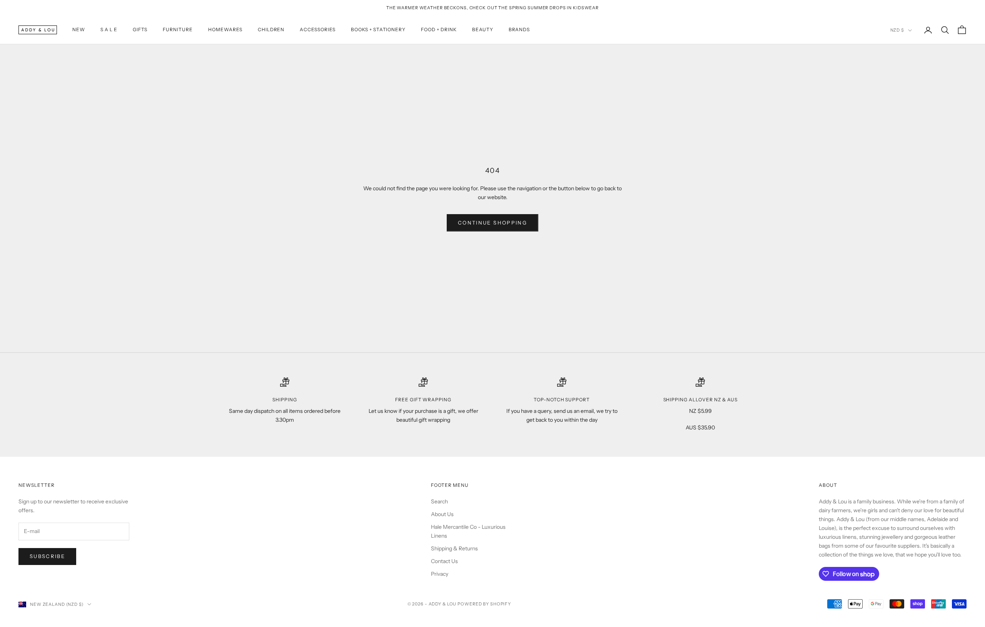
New (78, 30)
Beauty (482, 30)
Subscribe (47, 556)
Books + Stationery (378, 30)
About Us (442, 514)
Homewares (225, 30)
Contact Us (444, 561)
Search (439, 501)
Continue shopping (492, 223)
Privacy (439, 573)
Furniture (178, 30)
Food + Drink (439, 30)
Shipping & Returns (454, 548)
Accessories (318, 30)
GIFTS (140, 30)
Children (271, 30)
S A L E (108, 30)
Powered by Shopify (484, 604)
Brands (519, 30)
